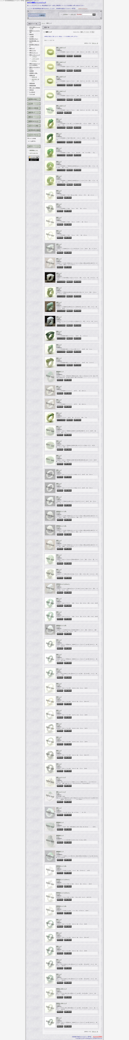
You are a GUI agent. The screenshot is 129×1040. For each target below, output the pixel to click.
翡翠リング (32, 48)
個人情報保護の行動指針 (34, 130)
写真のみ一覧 (95, 43)
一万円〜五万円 (35, 58)
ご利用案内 (65, 14)
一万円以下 (34, 56)
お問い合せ (73, 14)
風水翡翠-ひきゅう (33, 38)
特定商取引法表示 (33, 99)
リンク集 (31, 103)
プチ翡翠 (31, 36)
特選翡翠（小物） (33, 73)
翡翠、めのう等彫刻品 (34, 87)
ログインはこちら (34, 153)
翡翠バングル (32, 50)
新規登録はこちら (34, 150)
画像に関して (32, 112)
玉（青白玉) (32, 92)
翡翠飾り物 (32, 75)
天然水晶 (31, 90)
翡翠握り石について (33, 121)
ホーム (43, 23)
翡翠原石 (31, 34)
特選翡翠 (31, 71)
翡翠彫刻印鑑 (32, 85)
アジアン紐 (32, 94)
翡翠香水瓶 (32, 83)
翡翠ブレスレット (33, 52)
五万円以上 (34, 61)
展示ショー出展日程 (33, 108)
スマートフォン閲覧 (33, 125)
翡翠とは (31, 116)
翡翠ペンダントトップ (34, 55)
